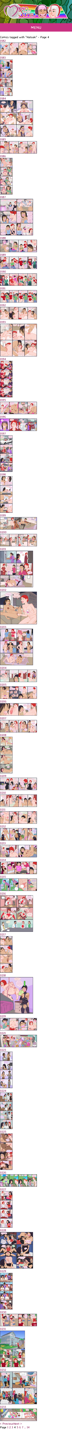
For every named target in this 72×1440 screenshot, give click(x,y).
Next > (17, 1423)
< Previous (6, 1423)
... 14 (27, 1427)
